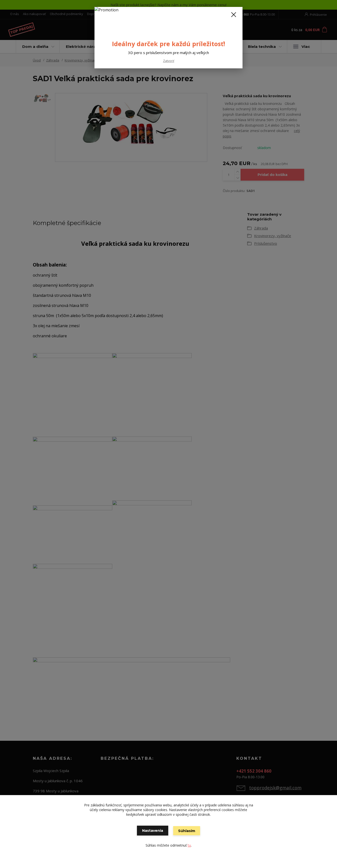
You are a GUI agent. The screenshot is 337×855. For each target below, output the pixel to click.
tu (189, 845)
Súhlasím (186, 831)
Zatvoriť (168, 61)
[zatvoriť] (234, 14)
